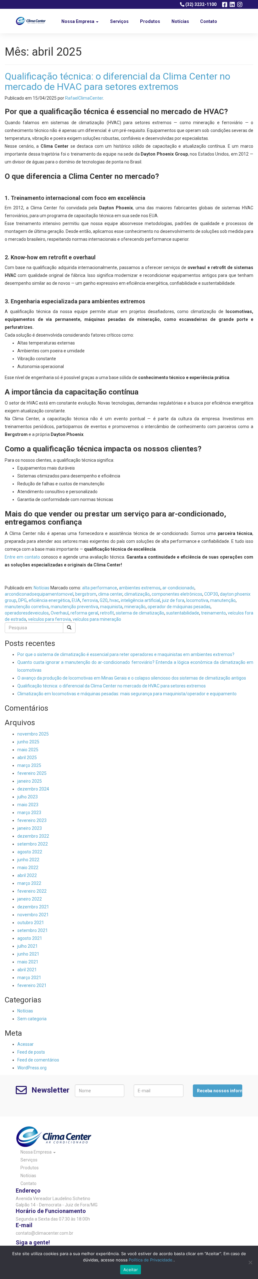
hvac (114, 600)
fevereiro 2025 (32, 773)
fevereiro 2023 (32, 820)
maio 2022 (27, 867)
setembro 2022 (32, 843)
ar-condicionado (178, 587)
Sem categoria (32, 1018)
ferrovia (90, 600)
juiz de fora (173, 600)
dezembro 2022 (33, 836)
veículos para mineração (97, 619)
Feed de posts (31, 1052)
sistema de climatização (140, 612)
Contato (208, 21)
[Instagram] (239, 4)
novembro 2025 (33, 733)
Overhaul (60, 612)
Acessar (25, 1044)
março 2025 (29, 765)
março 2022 (29, 883)
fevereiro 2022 (32, 891)
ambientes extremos (139, 587)
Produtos (150, 21)
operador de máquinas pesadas (179, 606)
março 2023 (29, 812)
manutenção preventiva (74, 606)
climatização (137, 594)
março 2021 (29, 977)
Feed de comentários (38, 1059)
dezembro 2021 (33, 906)
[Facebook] (224, 4)
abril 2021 (27, 969)
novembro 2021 (33, 914)
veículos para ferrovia (49, 619)
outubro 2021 (30, 922)
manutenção (223, 600)
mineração (135, 606)
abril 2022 (27, 875)
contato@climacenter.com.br (44, 1233)
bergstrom (85, 594)
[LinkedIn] (232, 4)
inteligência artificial (140, 600)
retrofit (107, 612)
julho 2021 (27, 946)
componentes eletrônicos (177, 594)
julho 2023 (27, 796)
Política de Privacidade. (151, 1259)
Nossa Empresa (78, 21)
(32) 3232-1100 (200, 4)
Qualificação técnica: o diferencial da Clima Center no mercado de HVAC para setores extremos (117, 81)
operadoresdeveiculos (27, 612)
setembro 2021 (32, 930)
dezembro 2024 (33, 788)
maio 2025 (27, 749)
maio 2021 (27, 961)
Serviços (119, 21)
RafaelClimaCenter (84, 98)
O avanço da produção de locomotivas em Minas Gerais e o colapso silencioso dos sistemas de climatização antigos (131, 678)
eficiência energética (49, 600)
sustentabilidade (182, 612)
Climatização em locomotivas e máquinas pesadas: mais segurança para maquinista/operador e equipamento (127, 693)
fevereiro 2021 (32, 985)
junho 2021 (28, 953)
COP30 (211, 594)
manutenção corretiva (27, 606)
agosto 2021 (29, 938)
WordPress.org (32, 1067)
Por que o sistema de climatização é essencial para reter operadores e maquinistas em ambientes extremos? (125, 654)
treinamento (213, 612)
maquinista (111, 606)
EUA (76, 600)
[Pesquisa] (69, 627)
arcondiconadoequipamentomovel (39, 594)
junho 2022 (28, 859)
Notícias (180, 21)
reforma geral (84, 612)
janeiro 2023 (29, 828)
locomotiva (197, 600)
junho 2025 (28, 741)
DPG (22, 600)
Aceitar (130, 1269)
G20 (104, 600)
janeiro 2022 (29, 898)
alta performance (99, 587)
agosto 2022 (29, 851)
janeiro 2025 (29, 781)
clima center (110, 594)
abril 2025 (27, 757)
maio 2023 (27, 804)
